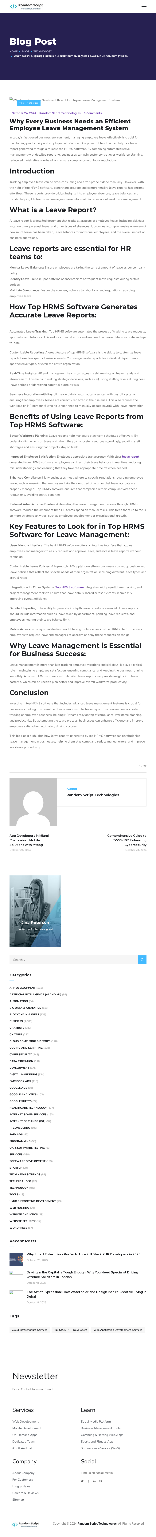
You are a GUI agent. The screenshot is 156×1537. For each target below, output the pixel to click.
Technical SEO (20, 1181)
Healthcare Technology (28, 1108)
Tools (14, 1194)
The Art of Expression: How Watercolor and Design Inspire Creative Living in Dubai (86, 1294)
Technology (42, 51)
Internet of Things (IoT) (27, 1121)
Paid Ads (16, 1134)
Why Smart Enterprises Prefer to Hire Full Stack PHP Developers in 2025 (83, 1254)
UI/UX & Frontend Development (33, 1201)
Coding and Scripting (26, 1048)
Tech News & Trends (25, 1174)
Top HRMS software (70, 587)
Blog (25, 51)
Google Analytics (23, 1094)
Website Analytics (24, 1214)
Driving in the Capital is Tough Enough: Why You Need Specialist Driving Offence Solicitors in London (82, 1275)
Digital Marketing (23, 1074)
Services (16, 1154)
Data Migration (21, 1061)
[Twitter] (82, 1481)
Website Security (23, 1221)
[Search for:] (78, 960)
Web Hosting (19, 1208)
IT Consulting (20, 1128)
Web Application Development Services (118, 1330)
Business (16, 1021)
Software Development (27, 1161)
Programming (20, 1141)
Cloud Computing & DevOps (30, 1041)
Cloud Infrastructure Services (29, 1330)
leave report (130, 457)
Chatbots (17, 1028)
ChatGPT (16, 1034)
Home (14, 51)
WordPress (18, 1228)
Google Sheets (21, 1101)
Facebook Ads (20, 1081)
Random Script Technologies (60, 113)
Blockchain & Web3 (24, 1014)
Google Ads (18, 1088)
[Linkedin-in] (94, 1481)
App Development (23, 988)
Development (19, 1068)
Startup (16, 1168)
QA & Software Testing (27, 1148)
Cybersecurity (21, 1054)
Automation (19, 1001)
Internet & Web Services (28, 1114)
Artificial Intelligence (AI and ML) (35, 994)
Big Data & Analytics (25, 1008)
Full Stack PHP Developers (70, 1330)
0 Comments (93, 113)
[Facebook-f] (88, 1481)
